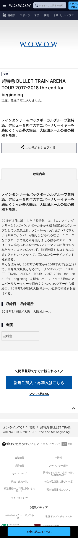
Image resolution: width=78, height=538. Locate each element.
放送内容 (39, 174)
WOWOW (20, 5)
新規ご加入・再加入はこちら (39, 382)
